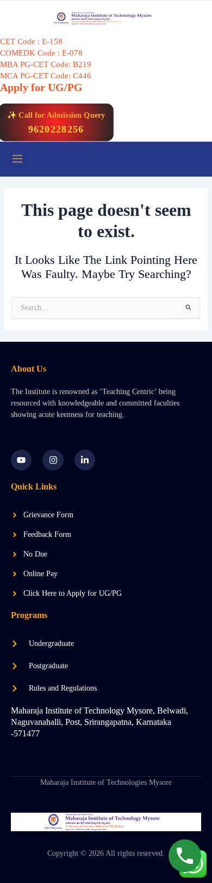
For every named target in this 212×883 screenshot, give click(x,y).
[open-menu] (17, 159)
